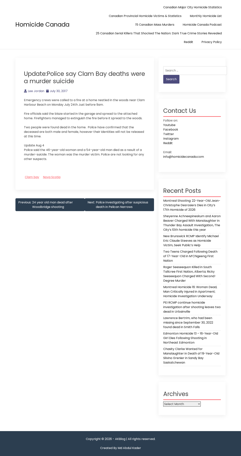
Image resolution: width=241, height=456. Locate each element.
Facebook (170, 129)
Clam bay (32, 177)
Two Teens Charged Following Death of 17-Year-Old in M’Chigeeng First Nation (190, 256)
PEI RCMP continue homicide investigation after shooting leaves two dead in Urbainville (192, 307)
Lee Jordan (36, 91)
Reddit (188, 42)
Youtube (169, 125)
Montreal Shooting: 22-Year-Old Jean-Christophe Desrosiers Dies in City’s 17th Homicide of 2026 (191, 205)
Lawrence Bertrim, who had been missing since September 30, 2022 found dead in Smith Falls (188, 322)
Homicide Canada (42, 24)
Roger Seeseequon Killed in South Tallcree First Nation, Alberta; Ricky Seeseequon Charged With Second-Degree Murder (189, 274)
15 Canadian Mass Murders (154, 24)
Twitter (168, 134)
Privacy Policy (211, 42)
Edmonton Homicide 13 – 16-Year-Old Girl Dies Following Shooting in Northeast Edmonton (190, 338)
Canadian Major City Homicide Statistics (192, 7)
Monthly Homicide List (206, 16)
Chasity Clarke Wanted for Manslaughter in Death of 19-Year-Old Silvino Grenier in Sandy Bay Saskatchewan (191, 356)
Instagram (171, 138)
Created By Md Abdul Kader (120, 448)
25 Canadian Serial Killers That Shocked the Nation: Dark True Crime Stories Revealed (159, 33)
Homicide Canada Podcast (202, 24)
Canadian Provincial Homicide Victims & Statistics (145, 16)
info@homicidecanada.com (183, 157)
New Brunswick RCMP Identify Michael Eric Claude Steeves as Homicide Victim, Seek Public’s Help (191, 240)
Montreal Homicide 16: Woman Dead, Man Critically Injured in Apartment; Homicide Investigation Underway (190, 291)
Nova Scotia (51, 177)
